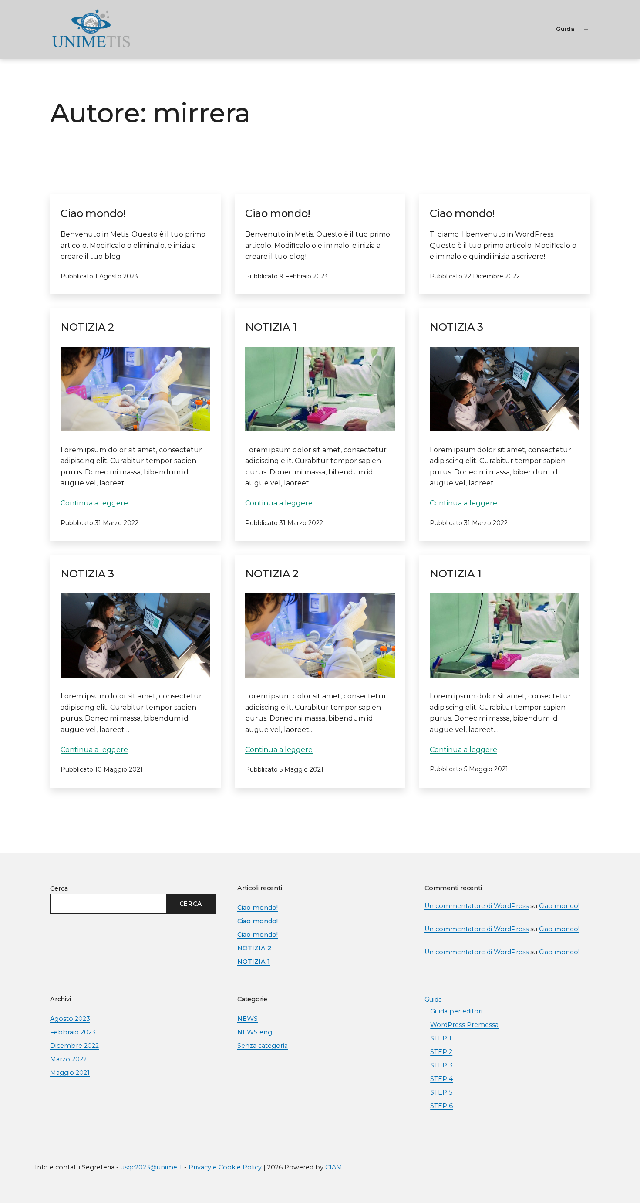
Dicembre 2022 (74, 1046)
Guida (565, 29)
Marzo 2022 (68, 1059)
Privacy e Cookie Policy (225, 1167)
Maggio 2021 (70, 1073)
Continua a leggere (94, 503)
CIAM (333, 1167)
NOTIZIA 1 (271, 327)
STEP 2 (441, 1052)
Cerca (59, 888)
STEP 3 (441, 1065)
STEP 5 (441, 1092)
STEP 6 (441, 1106)
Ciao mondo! (93, 213)
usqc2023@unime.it (152, 1167)
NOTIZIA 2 (87, 327)
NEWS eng (254, 1032)
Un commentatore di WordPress (476, 906)
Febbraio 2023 (73, 1032)
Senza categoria (262, 1046)
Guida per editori (456, 1011)
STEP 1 (440, 1038)
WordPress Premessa (464, 1025)
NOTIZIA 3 (456, 327)
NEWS (247, 1019)
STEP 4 (441, 1079)
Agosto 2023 (70, 1019)
